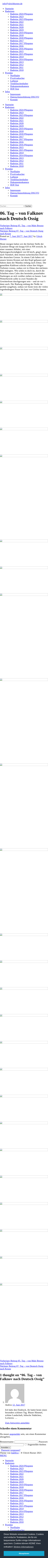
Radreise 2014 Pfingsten (21, 59)
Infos (7, 91)
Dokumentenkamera (19, 86)
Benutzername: (7, 1441)
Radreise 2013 (17, 62)
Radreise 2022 (17, 22)
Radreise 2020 (17, 27)
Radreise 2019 (17, 30)
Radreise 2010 (17, 70)
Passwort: (43, 1441)
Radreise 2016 (17, 46)
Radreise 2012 (17, 64)
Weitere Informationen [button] (24, 1547)
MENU (3, 1455)
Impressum (15, 94)
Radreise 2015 (17, 51)
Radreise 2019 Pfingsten (21, 32)
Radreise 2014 (17, 56)
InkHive (15, 1453)
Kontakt (14, 99)
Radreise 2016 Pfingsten (21, 48)
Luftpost (14, 81)
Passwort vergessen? (10, 1450)
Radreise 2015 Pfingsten (21, 54)
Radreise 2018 (17, 35)
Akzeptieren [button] (24, 1553)
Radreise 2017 (17, 40)
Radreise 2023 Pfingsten (21, 19)
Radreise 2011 (16, 67)
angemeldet (14, 1434)
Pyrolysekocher (17, 78)
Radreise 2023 (17, 16)
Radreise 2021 (17, 24)
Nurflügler (15, 75)
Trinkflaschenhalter (19, 83)
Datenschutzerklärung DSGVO (24, 97)
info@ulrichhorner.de (12, 3)
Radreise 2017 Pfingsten (21, 43)
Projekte (9, 73)
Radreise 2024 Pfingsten (21, 14)
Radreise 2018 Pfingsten (21, 38)
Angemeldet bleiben (36, 1444)
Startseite (9, 8)
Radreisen (9, 11)
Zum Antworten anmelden (17, 1423)
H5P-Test (14, 89)
